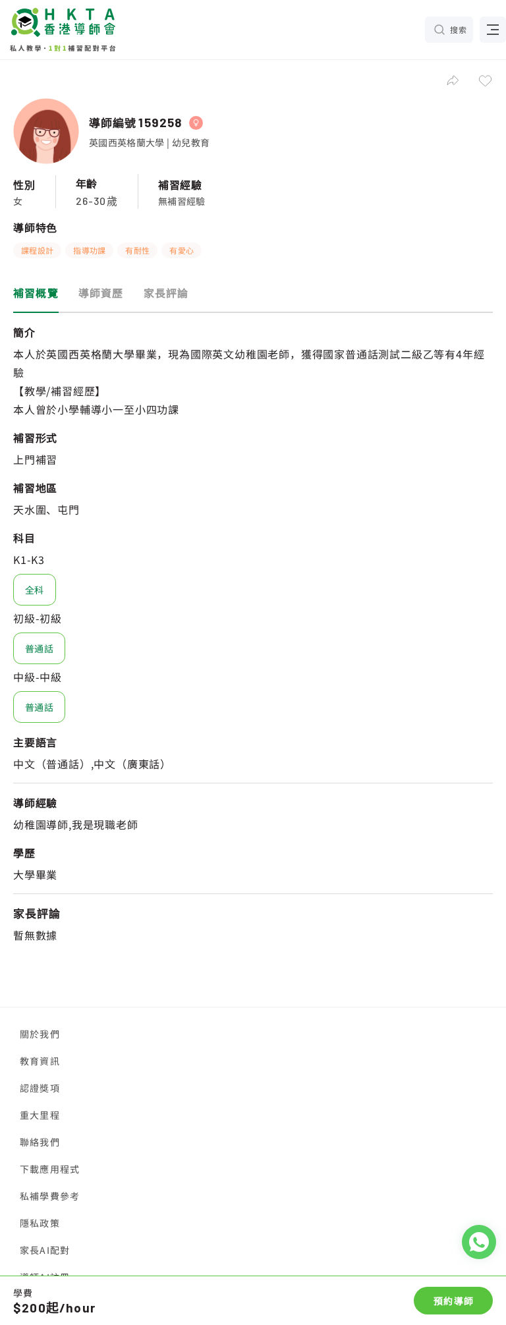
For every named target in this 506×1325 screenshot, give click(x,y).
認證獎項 (40, 1087)
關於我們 (40, 1033)
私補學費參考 (50, 1195)
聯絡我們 (40, 1141)
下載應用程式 (50, 1168)
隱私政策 (40, 1222)
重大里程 (40, 1114)
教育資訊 (40, 1060)
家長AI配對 (45, 1249)
